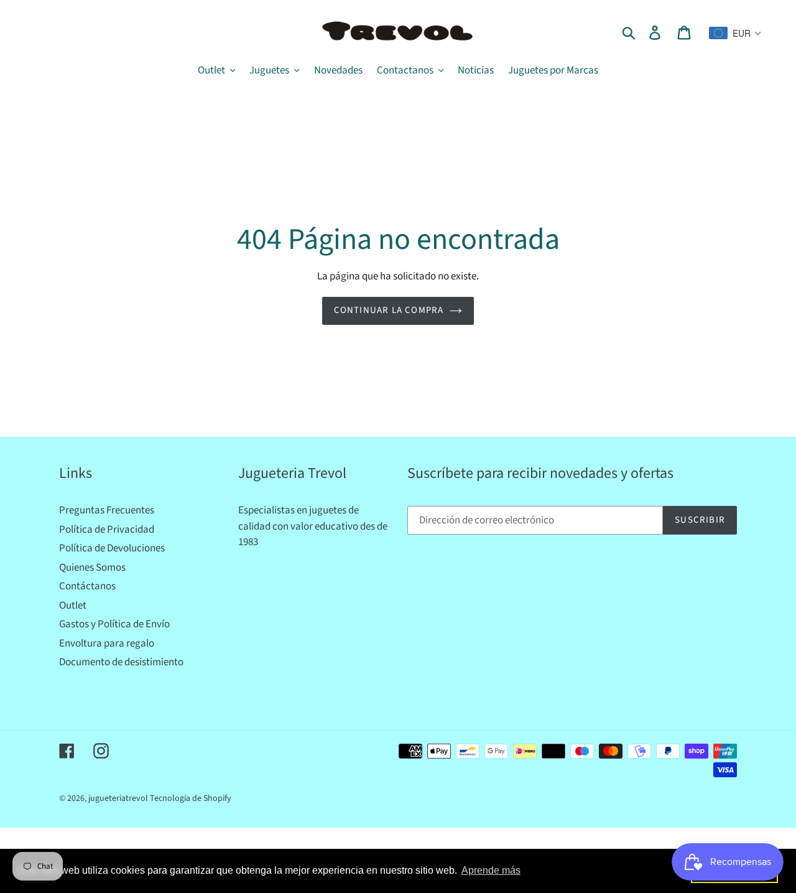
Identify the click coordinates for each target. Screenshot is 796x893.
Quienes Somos (92, 567)
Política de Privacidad (106, 529)
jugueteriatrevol (118, 798)
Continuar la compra (389, 310)
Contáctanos (87, 586)
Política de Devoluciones (112, 548)
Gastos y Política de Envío (114, 624)
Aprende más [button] (491, 870)
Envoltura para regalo (106, 643)
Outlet (72, 605)
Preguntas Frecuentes (106, 510)
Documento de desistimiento (121, 662)
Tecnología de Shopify (190, 798)
